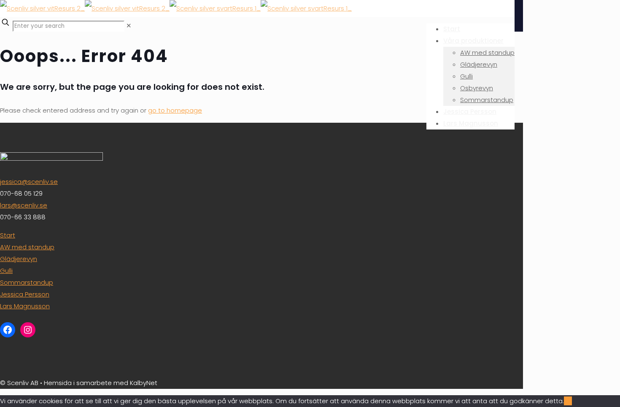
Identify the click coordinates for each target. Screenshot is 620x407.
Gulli (6, 270)
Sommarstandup (26, 282)
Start (7, 235)
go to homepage (175, 110)
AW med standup (27, 247)
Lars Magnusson (25, 306)
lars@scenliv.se (23, 205)
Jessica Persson (24, 294)
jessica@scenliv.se (29, 181)
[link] (129, 25)
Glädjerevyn (18, 258)
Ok (568, 400)
